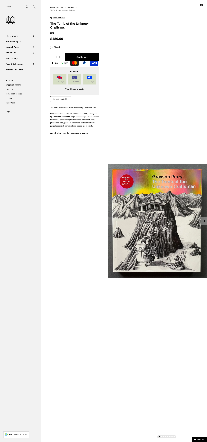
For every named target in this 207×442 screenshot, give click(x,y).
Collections (70, 8)
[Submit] (27, 6)
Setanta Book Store (57, 8)
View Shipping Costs (74, 89)
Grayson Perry (59, 17)
